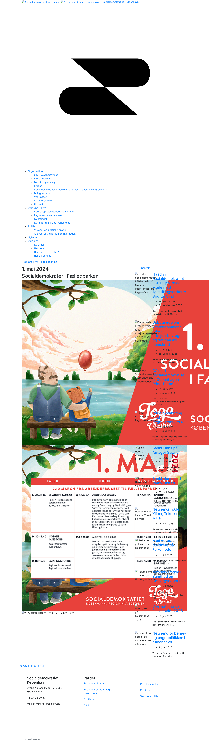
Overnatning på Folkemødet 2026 (167, 608)
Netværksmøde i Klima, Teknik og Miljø (166, 513)
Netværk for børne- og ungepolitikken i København (169, 637)
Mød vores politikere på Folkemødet (163, 545)
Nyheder (33, 237)
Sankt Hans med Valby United (166, 480)
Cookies (145, 690)
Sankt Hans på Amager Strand (165, 450)
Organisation (35, 171)
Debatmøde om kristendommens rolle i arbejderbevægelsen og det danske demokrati (170, 333)
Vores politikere (37, 207)
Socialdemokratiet (94, 683)
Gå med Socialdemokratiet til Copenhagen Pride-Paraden (168, 377)
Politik (31, 226)
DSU (86, 705)
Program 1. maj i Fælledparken (39, 261)
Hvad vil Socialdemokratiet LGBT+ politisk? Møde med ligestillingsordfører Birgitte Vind (169, 285)
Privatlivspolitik (149, 684)
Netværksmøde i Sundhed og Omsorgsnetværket (169, 576)
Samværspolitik (149, 696)
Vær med (33, 240)
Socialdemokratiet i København (121, 1)
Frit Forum (89, 699)
